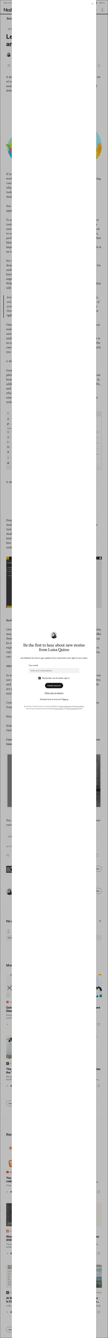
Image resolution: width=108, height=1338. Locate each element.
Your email (33, 665)
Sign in (65, 699)
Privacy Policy (79, 706)
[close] (92, 4)
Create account (54, 685)
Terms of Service (65, 706)
